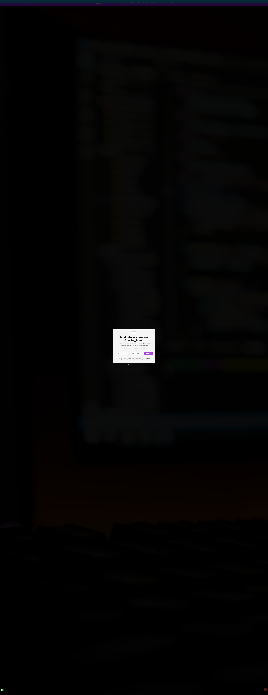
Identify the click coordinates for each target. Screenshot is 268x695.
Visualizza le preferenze (145, 355)
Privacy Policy (142, 351)
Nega (133, 355)
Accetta (121, 355)
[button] (151, 338)
